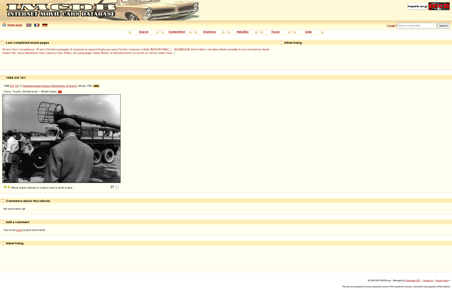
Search (144, 31)
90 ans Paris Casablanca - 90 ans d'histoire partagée (35, 49)
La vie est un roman (145, 53)
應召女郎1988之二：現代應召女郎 (170, 49)
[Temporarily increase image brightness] (112, 186)
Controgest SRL (412, 280)
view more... (166, 53)
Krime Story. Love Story (204, 49)
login (19, 230)
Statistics (209, 31)
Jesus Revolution (27, 53)
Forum (275, 31)
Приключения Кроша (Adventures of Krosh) (50, 85)
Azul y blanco (47, 53)
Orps (60, 53)
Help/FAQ (243, 31)
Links (308, 31)
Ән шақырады (82, 53)
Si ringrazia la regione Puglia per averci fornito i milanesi (105, 49)
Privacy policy (442, 280)
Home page (14, 25)
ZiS (12, 85)
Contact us (428, 280)
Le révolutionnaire (120, 53)
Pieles (68, 53)
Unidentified (177, 31)
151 (17, 85)
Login (391, 25)
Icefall (145, 49)
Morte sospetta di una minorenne (240, 49)
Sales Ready (100, 53)
